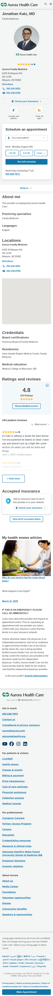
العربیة (13, 956)
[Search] (45, 4)
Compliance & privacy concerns (21, 725)
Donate (6, 903)
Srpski (5, 966)
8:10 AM (26, 153)
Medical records (11, 803)
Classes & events (12, 770)
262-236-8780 (13, 93)
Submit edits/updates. (36, 676)
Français (40, 956)
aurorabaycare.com (13, 730)
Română (29, 963)
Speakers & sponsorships (17, 914)
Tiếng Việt (41, 966)
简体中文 (27, 956)
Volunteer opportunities (16, 897)
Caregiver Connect (13, 818)
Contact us (8, 719)
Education (8, 835)
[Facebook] (11, 744)
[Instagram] (18, 744)
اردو (33, 966)
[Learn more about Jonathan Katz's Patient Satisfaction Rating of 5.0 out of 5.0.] (8, 432)
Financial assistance (14, 792)
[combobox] (26, 138)
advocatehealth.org (13, 736)
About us (7, 881)
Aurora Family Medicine (14, 69)
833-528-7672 (13, 174)
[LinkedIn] (25, 744)
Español (5, 956)
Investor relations (12, 866)
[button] (40, 153)
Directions (7, 84)
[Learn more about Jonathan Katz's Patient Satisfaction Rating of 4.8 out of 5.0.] (23, 64)
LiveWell (7, 758)
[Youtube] (5, 744)
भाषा (26, 960)
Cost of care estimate (15, 786)
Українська (25, 966)
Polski (21, 963)
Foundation (9, 892)
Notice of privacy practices (28, 983)
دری (33, 956)
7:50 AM (12, 153)
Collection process (13, 798)
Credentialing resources (16, 840)
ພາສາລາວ (13, 963)
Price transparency (13, 781)
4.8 (32, 64)
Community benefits (14, 909)
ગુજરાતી (5, 960)
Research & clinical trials (17, 846)
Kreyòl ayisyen (16, 960)
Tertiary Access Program (16, 823)
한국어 (5, 963)
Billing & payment (13, 775)
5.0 (16, 432)
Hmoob (33, 960)
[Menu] (50, 4)
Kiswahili (14, 966)
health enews (10, 764)
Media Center (10, 886)
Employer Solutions (13, 860)
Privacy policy (8, 983)
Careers (6, 829)
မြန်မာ (20, 956)
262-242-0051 (13, 88)
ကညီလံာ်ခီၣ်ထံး (43, 960)
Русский (39, 963)
